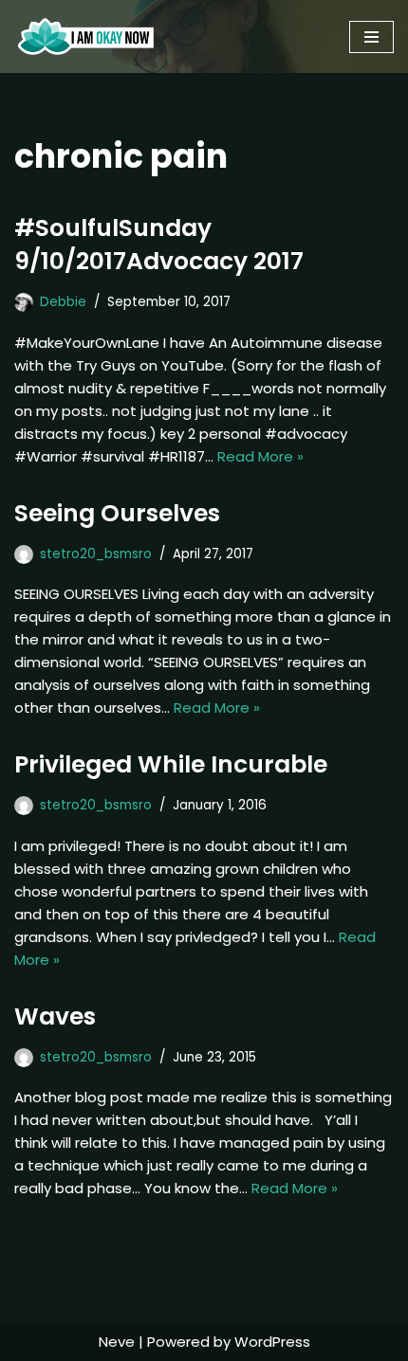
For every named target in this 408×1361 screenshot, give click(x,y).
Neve (117, 1342)
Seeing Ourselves (117, 513)
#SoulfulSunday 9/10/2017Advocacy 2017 (159, 244)
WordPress (272, 1342)
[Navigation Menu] (371, 37)
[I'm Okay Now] (86, 36)
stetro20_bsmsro (96, 554)
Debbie (63, 302)
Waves (58, 1016)
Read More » (260, 456)
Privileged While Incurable (170, 764)
